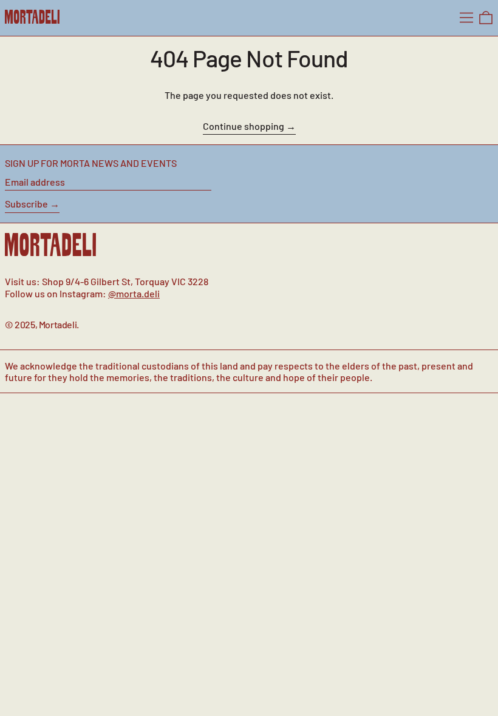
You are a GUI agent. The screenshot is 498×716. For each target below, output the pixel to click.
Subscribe (26, 203)
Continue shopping (243, 126)
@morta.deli (134, 293)
